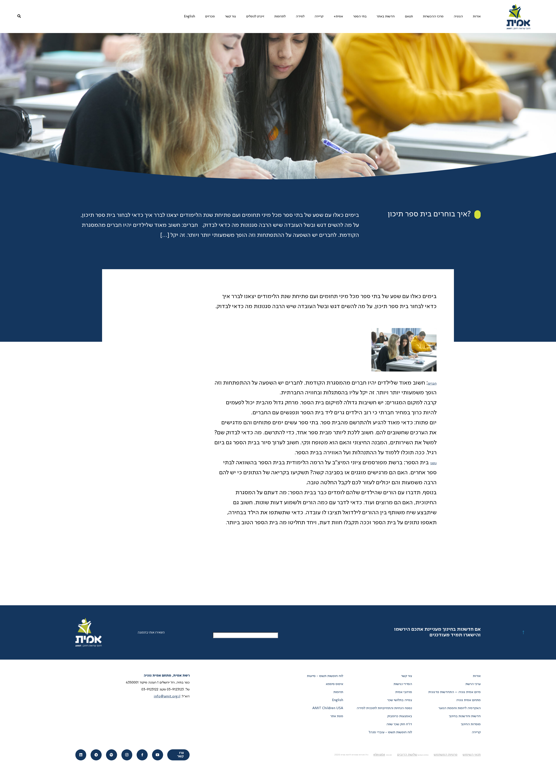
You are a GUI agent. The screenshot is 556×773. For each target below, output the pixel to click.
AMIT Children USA (327, 708)
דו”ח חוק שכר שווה (399, 724)
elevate (379, 754)
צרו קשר (180, 754)
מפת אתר (336, 716)
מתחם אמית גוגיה (468, 700)
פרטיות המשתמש (445, 754)
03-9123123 (175, 689)
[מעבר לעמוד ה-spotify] (111, 754)
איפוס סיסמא (334, 684)
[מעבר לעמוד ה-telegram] (96, 754)
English (337, 700)
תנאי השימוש (472, 754)
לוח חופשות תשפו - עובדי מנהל (390, 732)
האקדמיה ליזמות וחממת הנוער (460, 708)
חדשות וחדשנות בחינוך (465, 716)
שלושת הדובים (407, 754)
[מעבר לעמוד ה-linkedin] (80, 754)
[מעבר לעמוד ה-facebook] (142, 754)
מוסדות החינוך (471, 724)
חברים (432, 383)
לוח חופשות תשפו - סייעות (325, 676)
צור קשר (406, 676)
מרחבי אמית (403, 692)
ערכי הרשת (473, 684)
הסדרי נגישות (403, 684)
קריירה (476, 732)
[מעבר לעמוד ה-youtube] (157, 754)
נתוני (433, 463)
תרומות (338, 692)
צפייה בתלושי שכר (399, 700)
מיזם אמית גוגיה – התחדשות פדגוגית (454, 692)
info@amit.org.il (167, 696)
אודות (477, 676)
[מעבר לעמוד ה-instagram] (126, 754)
